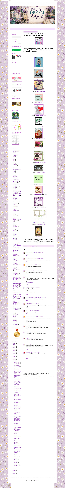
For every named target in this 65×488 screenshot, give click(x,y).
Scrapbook (15, 254)
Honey (14, 217)
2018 (14, 353)
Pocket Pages (15, 247)
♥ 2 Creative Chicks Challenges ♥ (31, 292)
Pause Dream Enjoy (37, 194)
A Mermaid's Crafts (29, 282)
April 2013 (16, 462)
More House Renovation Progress (16, 369)
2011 (14, 470)
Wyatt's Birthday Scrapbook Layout (17, 382)
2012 (14, 468)
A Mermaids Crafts (40, 67)
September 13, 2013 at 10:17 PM (34, 352)
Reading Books (15, 250)
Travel (14, 267)
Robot (14, 253)
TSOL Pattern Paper (16, 300)
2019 (14, 352)
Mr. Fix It (15, 433)
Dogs (14, 188)
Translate (15, 39)
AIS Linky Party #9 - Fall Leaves (17, 410)
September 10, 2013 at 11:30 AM (35, 264)
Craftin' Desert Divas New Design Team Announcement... (17, 436)
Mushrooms (15, 234)
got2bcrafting (40, 79)
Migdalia (27, 287)
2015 (14, 358)
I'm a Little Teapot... (41, 184)
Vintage (14, 321)
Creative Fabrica (15, 186)
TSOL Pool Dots (15, 303)
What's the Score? (17, 402)
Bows (14, 171)
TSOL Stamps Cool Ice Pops (17, 313)
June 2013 (16, 459)
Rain (13, 249)
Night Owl (15, 421)
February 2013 (16, 465)
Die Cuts (14, 187)
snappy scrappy (28, 252)
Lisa (26, 276)
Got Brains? (16, 401)
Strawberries (15, 260)
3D (13, 152)
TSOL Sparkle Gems (16, 308)
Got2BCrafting (28, 344)
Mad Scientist (16, 432)
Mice (13, 233)
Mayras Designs (40, 126)
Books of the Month (16, 167)
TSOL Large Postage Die (16, 290)
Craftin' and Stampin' (40, 91)
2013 (14, 361)
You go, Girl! (16, 404)
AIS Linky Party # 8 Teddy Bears (17, 430)
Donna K (27, 325)
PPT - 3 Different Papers (17, 454)
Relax (15, 398)
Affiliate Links (15, 154)
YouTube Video (15, 324)
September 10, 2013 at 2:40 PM (34, 287)
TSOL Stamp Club (16, 309)
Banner (14, 158)
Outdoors (14, 238)
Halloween (15, 215)
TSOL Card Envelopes (16, 269)
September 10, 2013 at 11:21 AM (38, 258)
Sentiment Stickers (16, 255)
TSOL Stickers (15, 314)
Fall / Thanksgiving (16, 200)
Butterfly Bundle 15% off (17, 425)
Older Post (52, 376)
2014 (14, 359)
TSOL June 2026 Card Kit (16, 288)
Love (13, 231)
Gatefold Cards (15, 210)
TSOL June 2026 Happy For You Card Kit (17, 286)
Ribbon (14, 251)
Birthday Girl (16, 405)
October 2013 (16, 365)
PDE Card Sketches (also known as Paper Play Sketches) (38, 28)
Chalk (14, 175)
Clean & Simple (15, 181)
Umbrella (14, 319)
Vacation (14, 320)
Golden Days (16, 392)
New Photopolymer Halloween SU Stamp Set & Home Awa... (17, 395)
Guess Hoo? (16, 442)
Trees (14, 268)
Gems (14, 211)
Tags (14, 262)
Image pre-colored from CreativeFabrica (17, 220)
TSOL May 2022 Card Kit (17, 294)
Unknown (27, 264)
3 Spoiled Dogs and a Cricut (40, 162)
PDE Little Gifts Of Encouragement (16, 243)
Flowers (14, 204)
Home (12, 28)
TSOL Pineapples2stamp (16, 302)
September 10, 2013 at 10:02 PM (37, 316)
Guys (14, 214)
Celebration (15, 174)
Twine (14, 317)
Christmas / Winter (16, 179)
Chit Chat (14, 177)
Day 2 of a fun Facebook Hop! (17, 384)
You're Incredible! (17, 408)
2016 (14, 356)
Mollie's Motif (40, 147)
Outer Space (15, 239)
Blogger (37, 480)
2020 (14, 350)
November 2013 (17, 363)
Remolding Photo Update (17, 440)
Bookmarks (15, 165)
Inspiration (15, 226)
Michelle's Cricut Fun (41, 138)
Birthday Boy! (16, 423)
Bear (13, 160)
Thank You (15, 263)
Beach (14, 159)
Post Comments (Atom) (32, 377)
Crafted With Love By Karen (40, 115)
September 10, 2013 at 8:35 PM (33, 310)
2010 (14, 471)
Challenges (15, 176)
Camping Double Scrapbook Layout (17, 390)
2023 (14, 346)
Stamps (14, 258)
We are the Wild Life (17, 450)
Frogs (14, 209)
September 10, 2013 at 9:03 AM (37, 252)
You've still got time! (17, 399)
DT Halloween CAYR (16, 195)
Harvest (15, 414)
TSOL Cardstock (15, 273)
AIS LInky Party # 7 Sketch (17, 446)
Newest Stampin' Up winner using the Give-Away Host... (17, 419)
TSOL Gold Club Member (15, 281)
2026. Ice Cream (15, 151)
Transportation (15, 265)
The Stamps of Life (16, 264)
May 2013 (15, 461)
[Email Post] (36, 246)
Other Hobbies (15, 236)
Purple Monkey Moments (41, 207)
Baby (14, 156)
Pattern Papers (15, 240)
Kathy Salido (28, 338)
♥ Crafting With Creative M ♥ (31, 291)
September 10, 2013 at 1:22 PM (33, 276)
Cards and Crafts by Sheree (30, 270)
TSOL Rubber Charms (17, 306)
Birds (14, 163)
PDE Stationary (15, 244)
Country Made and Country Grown (17, 379)
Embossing (15, 198)
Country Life (15, 182)
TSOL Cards (15, 272)
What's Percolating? (17, 407)
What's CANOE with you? (17, 448)
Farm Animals (15, 203)
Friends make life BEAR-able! (17, 452)
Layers (14, 229)
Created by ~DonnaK (41, 172)
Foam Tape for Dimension (15, 206)
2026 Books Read (16, 150)
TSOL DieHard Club (16, 277)
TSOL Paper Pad (16, 298)
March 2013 (16, 464)
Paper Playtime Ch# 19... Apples (17, 417)
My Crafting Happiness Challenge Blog (21, 28)
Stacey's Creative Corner (40, 102)
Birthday (14, 164)
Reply (27, 255)
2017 (14, 355)
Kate (26, 310)
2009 (14, 473)
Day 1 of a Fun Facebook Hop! (17, 387)
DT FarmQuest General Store (17, 194)
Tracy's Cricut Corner (40, 236)
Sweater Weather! (17, 438)
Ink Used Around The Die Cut (16, 223)
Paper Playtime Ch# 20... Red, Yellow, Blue (17, 372)
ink (13, 221)
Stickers (14, 259)
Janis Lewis (19, 55)
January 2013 (16, 467)
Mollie (27, 303)
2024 (14, 344)
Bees (14, 161)
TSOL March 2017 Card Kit (17, 293)
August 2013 (16, 456)
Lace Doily (14, 227)
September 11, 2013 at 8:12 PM (35, 332)
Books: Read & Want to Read (17, 170)
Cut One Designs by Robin (40, 224)
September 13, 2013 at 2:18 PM (36, 344)
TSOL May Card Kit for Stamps (17, 297)
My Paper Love (40, 218)
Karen (27, 352)
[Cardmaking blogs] (17, 338)
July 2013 (15, 458)
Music (14, 235)
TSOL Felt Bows (15, 279)
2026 (13, 148)
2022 (14, 347)
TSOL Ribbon (15, 304)
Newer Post (26, 376)
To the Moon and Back (17, 413)
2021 (14, 349)
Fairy (13, 199)
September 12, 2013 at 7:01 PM (35, 338)
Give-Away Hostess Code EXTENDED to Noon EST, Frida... (17, 376)
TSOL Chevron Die (16, 274)
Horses (14, 218)
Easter (14, 197)
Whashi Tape (15, 323)
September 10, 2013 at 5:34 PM (33, 303)
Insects (14, 225)
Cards (14, 172)
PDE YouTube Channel (17, 245)
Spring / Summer (16, 256)
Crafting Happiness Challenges (16, 184)
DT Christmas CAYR (16, 190)
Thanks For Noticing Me (17, 428)
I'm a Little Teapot (29, 258)
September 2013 (17, 366)
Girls (13, 213)
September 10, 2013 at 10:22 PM (35, 325)
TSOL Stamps (15, 310)
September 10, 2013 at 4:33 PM (40, 297)
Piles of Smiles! (16, 443)
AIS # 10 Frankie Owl (17, 388)
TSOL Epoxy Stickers (16, 278)
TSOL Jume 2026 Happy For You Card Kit (17, 284)
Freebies (14, 207)
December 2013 (17, 362)
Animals (14, 155)
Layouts (14, 230)
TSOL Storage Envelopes (15, 316)
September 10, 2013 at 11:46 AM (41, 270)
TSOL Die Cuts (15, 275)
